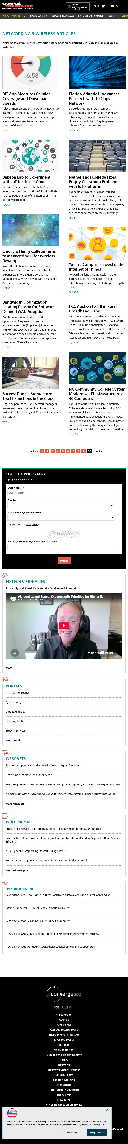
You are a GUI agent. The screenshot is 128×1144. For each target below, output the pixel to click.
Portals (14, 686)
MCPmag (64, 1044)
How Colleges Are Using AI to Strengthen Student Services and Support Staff (50, 946)
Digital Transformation (91, 16)
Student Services (15, 730)
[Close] (106, 1110)
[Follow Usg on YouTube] (112, 6)
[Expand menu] (123, 7)
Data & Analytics (15, 711)
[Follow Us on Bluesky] (103, 6)
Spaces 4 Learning (64, 1079)
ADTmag (64, 1019)
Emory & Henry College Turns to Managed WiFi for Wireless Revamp (29, 255)
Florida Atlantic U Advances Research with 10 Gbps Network (94, 98)
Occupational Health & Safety (64, 1054)
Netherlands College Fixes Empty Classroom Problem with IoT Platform (93, 181)
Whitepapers (18, 822)
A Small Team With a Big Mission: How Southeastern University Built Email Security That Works (60, 794)
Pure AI (64, 1059)
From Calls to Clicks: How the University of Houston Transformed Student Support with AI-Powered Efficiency (63, 839)
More (9, 668)
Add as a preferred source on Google (79, 6)
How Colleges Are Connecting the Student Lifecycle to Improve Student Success (52, 933)
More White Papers (17, 870)
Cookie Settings (71, 1132)
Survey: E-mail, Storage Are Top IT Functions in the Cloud (28, 396)
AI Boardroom (64, 1014)
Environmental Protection (64, 1034)
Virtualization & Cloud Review (64, 1104)
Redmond (64, 1064)
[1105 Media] (64, 1007)
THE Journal (64, 1099)
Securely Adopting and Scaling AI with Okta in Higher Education (43, 765)
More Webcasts (15, 804)
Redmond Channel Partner (64, 1069)
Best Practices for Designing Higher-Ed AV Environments (38, 921)
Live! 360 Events (64, 1039)
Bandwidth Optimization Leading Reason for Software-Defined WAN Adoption (29, 306)
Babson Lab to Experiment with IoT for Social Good (26, 179)
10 (89, 451)
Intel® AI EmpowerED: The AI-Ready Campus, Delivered (37, 908)
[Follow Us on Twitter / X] (98, 6)
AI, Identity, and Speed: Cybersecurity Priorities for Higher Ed (41, 588)
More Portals (13, 740)
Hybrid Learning (39, 16)
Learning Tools (14, 721)
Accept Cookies (97, 1132)
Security (112, 16)
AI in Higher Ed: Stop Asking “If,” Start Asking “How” (35, 851)
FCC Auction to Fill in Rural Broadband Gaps (93, 308)
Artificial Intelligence (18, 692)
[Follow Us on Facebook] (108, 6)
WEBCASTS (16, 758)
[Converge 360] (64, 994)
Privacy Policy (32, 524)
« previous (32, 451)
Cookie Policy (98, 1124)
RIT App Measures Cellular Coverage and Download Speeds (26, 98)
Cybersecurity (14, 702)
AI (25, 16)
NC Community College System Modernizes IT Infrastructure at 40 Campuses (97, 393)
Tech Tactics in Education (64, 1089)
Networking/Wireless (63, 16)
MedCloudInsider (64, 1049)
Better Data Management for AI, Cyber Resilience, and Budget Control (46, 860)
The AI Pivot (64, 1094)
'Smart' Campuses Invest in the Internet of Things (96, 266)
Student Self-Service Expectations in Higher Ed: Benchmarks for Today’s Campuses (53, 828)
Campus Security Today (64, 1029)
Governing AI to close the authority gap (29, 775)
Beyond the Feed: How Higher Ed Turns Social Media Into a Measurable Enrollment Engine (58, 895)
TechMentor (64, 1084)
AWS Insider (64, 1024)
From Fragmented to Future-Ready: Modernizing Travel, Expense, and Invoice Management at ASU (63, 784)
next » (98, 451)
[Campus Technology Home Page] (18, 6)
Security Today (64, 1074)
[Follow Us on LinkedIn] (94, 5)
